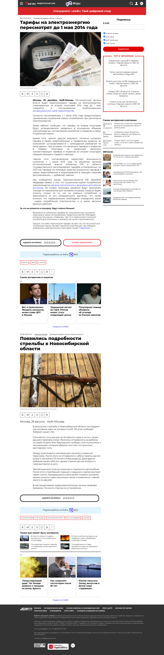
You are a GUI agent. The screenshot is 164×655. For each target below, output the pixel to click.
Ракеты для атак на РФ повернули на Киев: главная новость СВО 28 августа (123, 83)
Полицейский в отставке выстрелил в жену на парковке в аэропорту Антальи (84, 546)
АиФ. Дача (110, 37)
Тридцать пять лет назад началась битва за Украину (127, 198)
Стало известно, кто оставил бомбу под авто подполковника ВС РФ (127, 164)
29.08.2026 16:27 (26, 334)
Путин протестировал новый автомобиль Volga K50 (123, 73)
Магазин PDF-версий (123, 608)
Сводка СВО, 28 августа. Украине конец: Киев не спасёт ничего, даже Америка (123, 94)
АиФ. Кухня (110, 43)
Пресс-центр (107, 608)
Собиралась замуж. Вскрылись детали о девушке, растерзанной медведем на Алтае (127, 134)
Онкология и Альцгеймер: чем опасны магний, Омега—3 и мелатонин (125, 182)
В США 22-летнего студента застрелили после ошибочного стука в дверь (43, 538)
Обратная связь (40, 611)
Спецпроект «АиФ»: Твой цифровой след (82, 11)
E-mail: (106, 23)
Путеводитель (55, 611)
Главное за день (112, 33)
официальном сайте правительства (55, 111)
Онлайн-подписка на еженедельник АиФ (82, 608)
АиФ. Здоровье (112, 40)
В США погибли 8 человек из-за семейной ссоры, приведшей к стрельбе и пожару (84, 538)
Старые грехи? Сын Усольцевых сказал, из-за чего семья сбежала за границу (128, 143)
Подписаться (123, 49)
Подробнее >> (86, 228)
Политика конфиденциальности (45, 638)
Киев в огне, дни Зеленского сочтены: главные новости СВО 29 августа (123, 104)
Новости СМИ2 (60, 326)
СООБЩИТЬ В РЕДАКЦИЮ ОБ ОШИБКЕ (91, 611)
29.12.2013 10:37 (25, 18)
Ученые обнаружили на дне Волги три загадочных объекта (127, 190)
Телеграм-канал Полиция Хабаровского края (38, 409)
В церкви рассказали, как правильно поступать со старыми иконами (128, 156)
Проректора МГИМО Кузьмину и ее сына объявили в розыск (127, 173)
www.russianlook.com (28, 88)
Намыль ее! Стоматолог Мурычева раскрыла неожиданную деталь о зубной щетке (128, 126)
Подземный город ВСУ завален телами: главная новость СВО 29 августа (123, 63)
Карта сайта (69, 611)
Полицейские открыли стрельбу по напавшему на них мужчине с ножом (44, 546)
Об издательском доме (53, 608)
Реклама (37, 608)
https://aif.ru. (41, 634)
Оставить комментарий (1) (82, 242)
